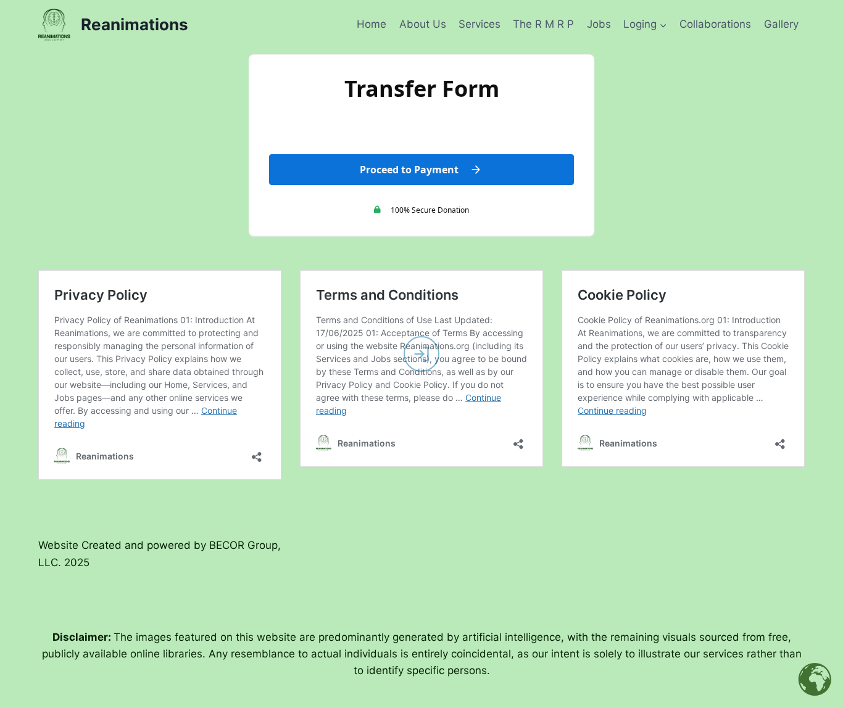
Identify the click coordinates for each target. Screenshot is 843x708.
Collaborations (715, 24)
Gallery (781, 24)
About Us (422, 24)
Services (479, 24)
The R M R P (543, 24)
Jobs (599, 24)
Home (371, 24)
